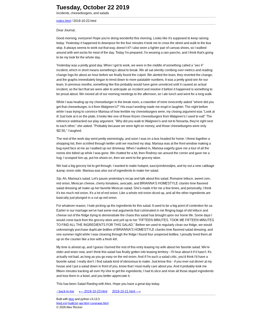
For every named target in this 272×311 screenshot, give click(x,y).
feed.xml (62, 303)
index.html (63, 21)
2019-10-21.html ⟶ (126, 291)
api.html (84, 303)
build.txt (73, 303)
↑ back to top (65, 291)
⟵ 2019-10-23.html (93, 291)
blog (71, 299)
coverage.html (99, 303)
